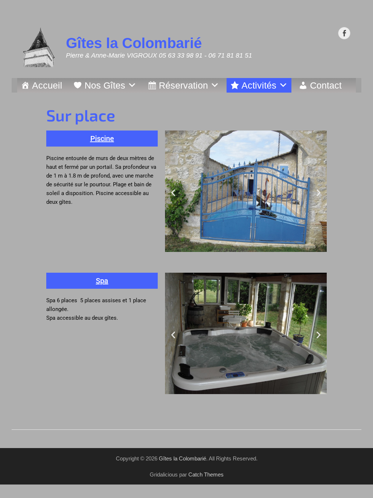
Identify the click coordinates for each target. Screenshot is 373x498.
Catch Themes (206, 474)
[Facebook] (344, 33)
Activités (259, 85)
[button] (102, 139)
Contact (326, 85)
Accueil (47, 85)
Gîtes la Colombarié (134, 43)
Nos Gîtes (105, 85)
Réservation (183, 85)
